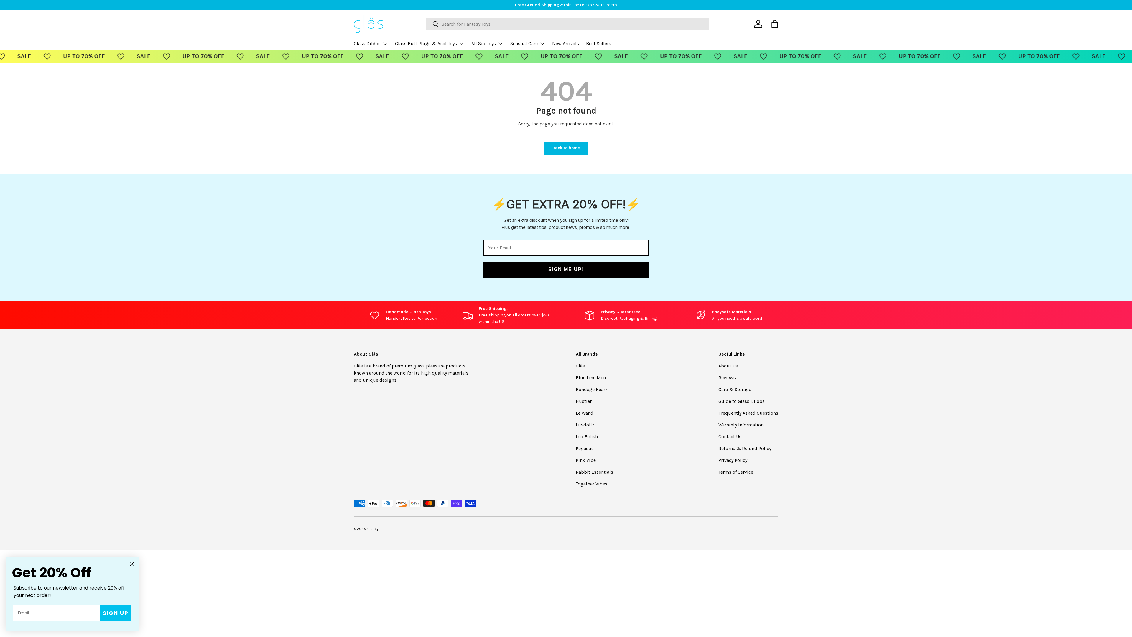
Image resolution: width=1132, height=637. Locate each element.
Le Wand (584, 413)
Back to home (566, 147)
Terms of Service (735, 472)
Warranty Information (741, 425)
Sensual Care (524, 43)
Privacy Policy (732, 460)
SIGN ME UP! (566, 269)
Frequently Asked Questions (748, 413)
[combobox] (567, 24)
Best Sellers (598, 43)
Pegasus (585, 448)
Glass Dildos (367, 43)
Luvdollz (585, 425)
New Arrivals (565, 43)
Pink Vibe (586, 460)
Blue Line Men (591, 377)
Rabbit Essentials (594, 472)
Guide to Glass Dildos (741, 401)
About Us (728, 366)
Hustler (584, 401)
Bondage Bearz (592, 389)
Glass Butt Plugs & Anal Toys (426, 43)
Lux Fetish (587, 436)
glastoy (373, 529)
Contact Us (729, 436)
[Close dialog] (131, 564)
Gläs (580, 366)
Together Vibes (591, 484)
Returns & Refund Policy (744, 448)
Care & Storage (734, 389)
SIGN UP (116, 613)
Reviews (727, 377)
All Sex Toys (483, 43)
